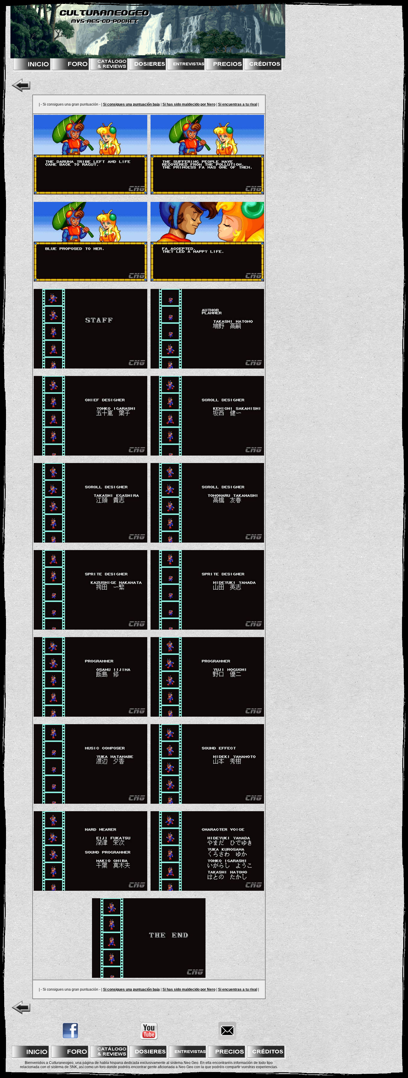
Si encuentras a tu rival (237, 104)
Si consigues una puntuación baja (131, 104)
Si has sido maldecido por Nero (188, 104)
